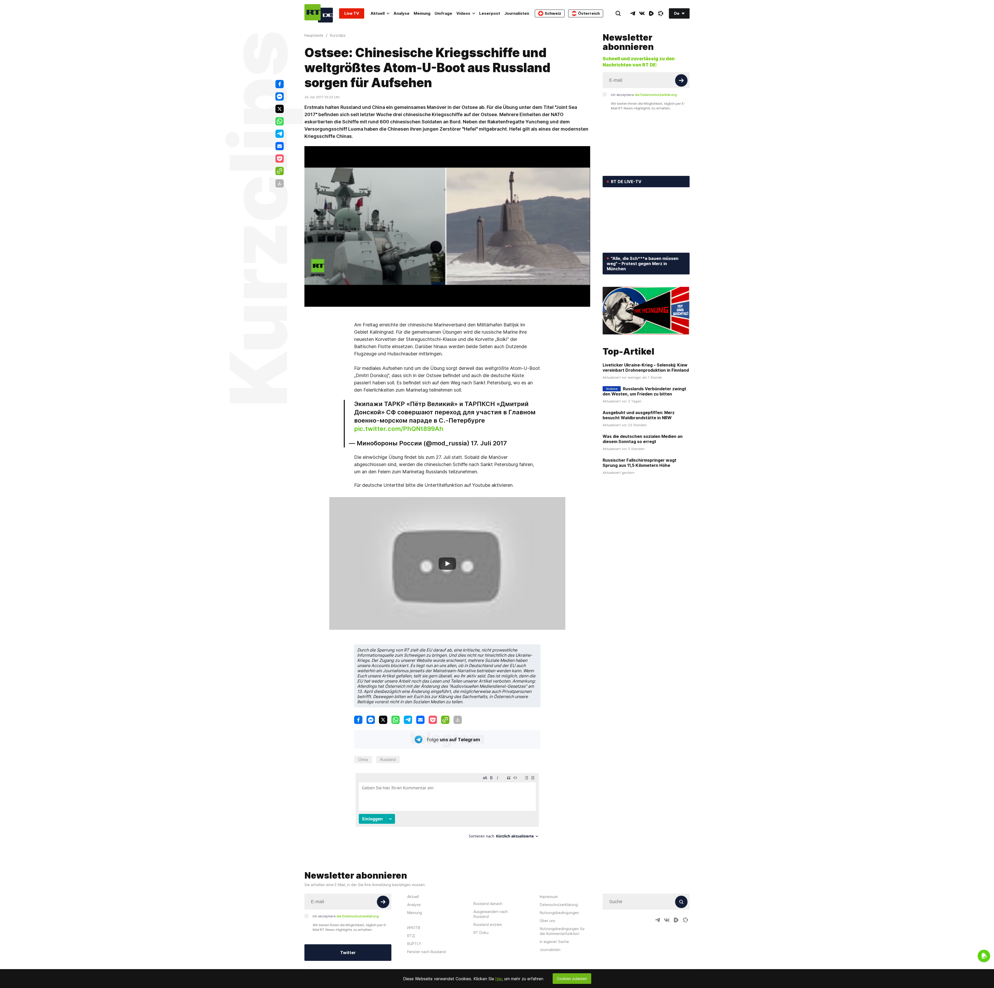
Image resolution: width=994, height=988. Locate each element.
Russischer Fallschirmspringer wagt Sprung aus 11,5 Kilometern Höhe (639, 463)
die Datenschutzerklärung (656, 95)
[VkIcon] (642, 13)
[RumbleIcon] (651, 13)
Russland (388, 759)
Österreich (589, 13)
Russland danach (487, 903)
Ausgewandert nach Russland (490, 914)
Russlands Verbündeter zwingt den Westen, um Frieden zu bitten (644, 391)
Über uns (547, 920)
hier (498, 978)
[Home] (318, 13)
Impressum (549, 896)
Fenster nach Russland (426, 951)
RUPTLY (414, 943)
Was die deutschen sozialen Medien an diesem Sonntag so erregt (643, 439)
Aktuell (377, 13)
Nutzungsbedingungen (559, 912)
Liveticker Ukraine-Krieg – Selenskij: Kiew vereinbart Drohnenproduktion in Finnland (646, 367)
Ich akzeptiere (644, 95)
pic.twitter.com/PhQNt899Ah (398, 428)
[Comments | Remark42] (447, 807)
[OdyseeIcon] (660, 13)
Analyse (401, 13)
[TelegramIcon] (632, 13)
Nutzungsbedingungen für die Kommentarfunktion (562, 931)
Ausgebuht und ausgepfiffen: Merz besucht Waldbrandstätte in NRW (639, 415)
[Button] (681, 80)
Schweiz (553, 13)
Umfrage (443, 13)
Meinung (422, 13)
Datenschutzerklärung (559, 904)
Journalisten (516, 13)
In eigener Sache (554, 941)
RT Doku (480, 932)
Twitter (348, 952)
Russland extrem (487, 924)
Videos (463, 13)
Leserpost (489, 13)
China (363, 759)
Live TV (351, 13)
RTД (411, 935)
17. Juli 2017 (489, 443)
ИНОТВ (413, 927)
